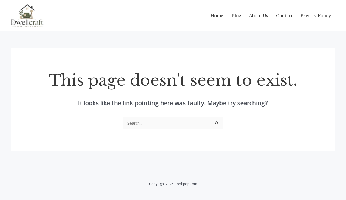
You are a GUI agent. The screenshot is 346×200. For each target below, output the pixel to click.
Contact (284, 15)
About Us (258, 15)
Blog (236, 15)
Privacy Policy (316, 15)
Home (217, 15)
